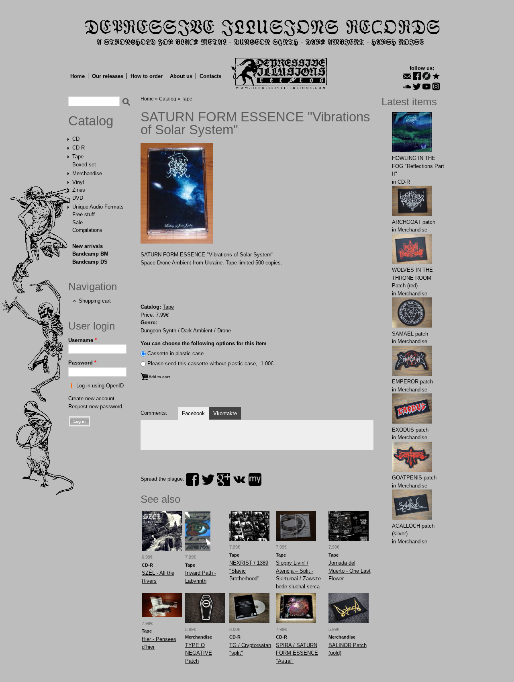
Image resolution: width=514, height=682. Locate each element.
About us (181, 76)
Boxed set (84, 165)
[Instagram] (436, 86)
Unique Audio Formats (98, 207)
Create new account (91, 398)
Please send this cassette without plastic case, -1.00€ (210, 363)
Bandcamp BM (90, 254)
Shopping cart (95, 301)
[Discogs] (426, 76)
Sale (77, 222)
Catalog (90, 121)
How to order (147, 76)
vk (239, 479)
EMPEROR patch (412, 382)
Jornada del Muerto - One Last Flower (349, 571)
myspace (255, 479)
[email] (407, 76)
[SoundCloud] (407, 86)
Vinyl (78, 182)
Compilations (87, 230)
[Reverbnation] (436, 76)
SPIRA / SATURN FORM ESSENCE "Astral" (297, 653)
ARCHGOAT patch (413, 222)
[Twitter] (417, 86)
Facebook (193, 413)
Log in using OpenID (100, 386)
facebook (192, 479)
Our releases (107, 76)
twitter (208, 479)
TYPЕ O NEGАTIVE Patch (198, 653)
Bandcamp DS (90, 262)
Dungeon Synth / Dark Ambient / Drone (186, 331)
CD (76, 139)
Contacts (210, 76)
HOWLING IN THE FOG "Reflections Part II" (418, 166)
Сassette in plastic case (175, 353)
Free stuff (83, 214)
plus (223, 479)
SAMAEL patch (410, 334)
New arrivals (87, 246)
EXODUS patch (410, 430)
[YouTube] (426, 86)
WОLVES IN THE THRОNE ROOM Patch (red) (412, 278)
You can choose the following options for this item (204, 343)
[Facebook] (417, 76)
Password (82, 363)
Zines (78, 190)
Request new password (95, 406)
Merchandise (87, 173)
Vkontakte (225, 413)
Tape (78, 157)
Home (77, 76)
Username (82, 340)
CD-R (78, 148)
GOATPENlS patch (414, 478)
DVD (77, 198)
